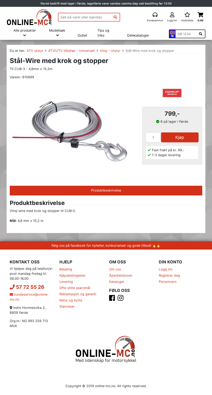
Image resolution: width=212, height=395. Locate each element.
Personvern (167, 282)
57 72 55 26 (29, 287)
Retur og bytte (70, 300)
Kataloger (116, 282)
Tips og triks (103, 32)
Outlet (82, 35)
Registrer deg (169, 275)
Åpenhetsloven (120, 275)
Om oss (115, 269)
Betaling (65, 269)
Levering (66, 282)
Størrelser (67, 306)
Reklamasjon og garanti (77, 294)
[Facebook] (112, 299)
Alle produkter (24, 30)
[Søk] (115, 17)
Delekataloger (138, 35)
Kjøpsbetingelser (72, 275)
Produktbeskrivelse (106, 190)
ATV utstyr (35, 51)
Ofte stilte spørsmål (74, 288)
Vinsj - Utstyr (110, 51)
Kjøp (179, 137)
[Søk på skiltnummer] (200, 34)
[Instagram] (120, 299)
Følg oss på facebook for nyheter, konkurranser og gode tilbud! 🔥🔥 (106, 245)
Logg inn (165, 269)
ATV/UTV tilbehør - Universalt (71, 51)
